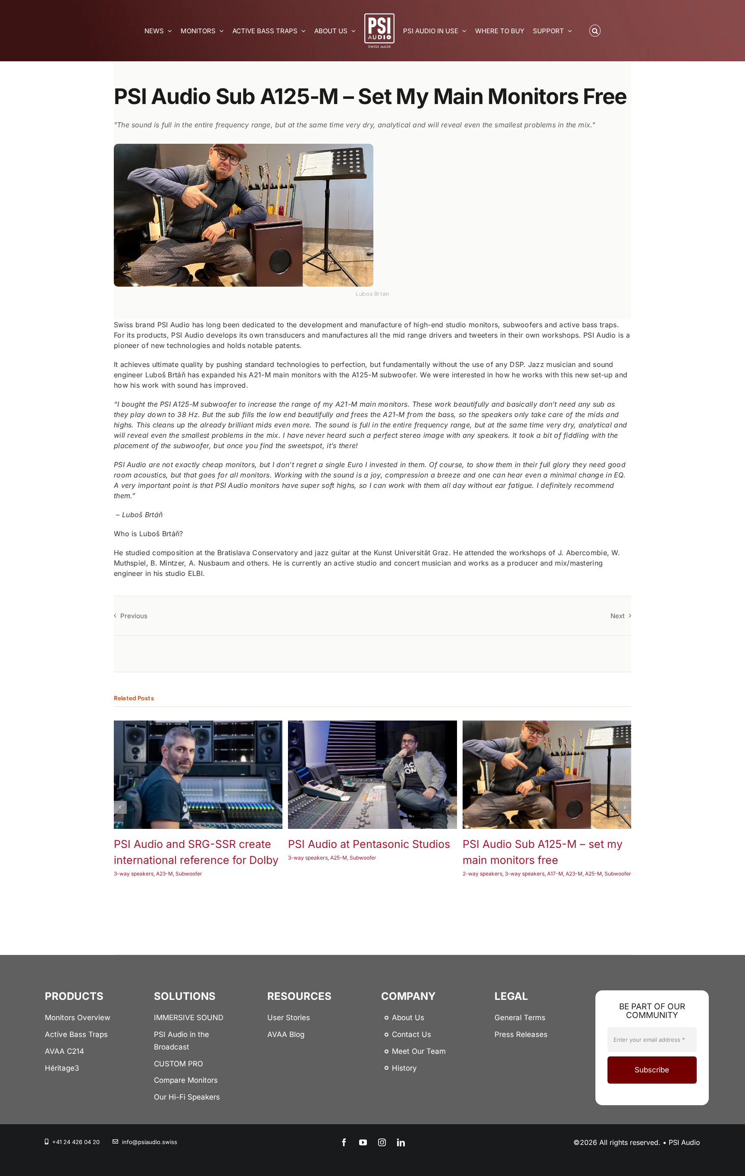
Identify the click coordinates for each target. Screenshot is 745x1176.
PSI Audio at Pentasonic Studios (369, 844)
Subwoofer (188, 874)
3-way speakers (133, 874)
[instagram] (382, 1142)
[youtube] (363, 1142)
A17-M (555, 874)
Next (617, 616)
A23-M (164, 874)
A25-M (338, 857)
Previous (133, 616)
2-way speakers (482, 874)
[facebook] (344, 1142)
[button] (595, 30)
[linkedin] (401, 1142)
